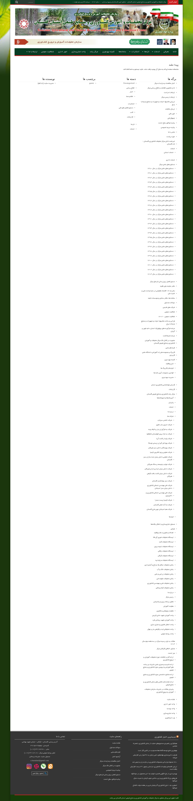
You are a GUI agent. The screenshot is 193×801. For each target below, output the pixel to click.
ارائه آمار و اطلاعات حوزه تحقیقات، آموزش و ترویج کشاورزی (158, 658)
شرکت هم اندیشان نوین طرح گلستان (159, 509)
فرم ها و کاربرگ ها (167, 368)
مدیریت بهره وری (168, 377)
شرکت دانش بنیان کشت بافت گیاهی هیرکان (159, 475)
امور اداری (62, 52)
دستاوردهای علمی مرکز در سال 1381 (160, 173)
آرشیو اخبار (116, 757)
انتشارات (135, 52)
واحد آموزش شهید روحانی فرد (163, 620)
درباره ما (171, 412)
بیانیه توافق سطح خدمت (166, 123)
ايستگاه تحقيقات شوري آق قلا (163, 537)
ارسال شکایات (170, 109)
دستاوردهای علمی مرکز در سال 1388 (160, 205)
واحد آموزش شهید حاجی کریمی (163, 615)
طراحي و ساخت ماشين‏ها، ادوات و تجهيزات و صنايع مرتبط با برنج (158, 322)
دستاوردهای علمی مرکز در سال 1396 (160, 242)
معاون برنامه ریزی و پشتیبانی (163, 602)
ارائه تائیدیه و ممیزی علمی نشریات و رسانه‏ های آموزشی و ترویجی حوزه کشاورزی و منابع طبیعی (158, 667)
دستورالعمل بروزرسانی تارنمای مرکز (107, 775)
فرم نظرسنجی (170, 348)
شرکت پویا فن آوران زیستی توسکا (160, 443)
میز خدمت (171, 653)
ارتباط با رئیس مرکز (168, 97)
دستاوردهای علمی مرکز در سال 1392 (160, 224)
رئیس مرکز (170, 597)
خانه (174, 52)
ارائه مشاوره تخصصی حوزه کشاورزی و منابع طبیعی (158, 676)
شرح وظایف (170, 364)
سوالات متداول (169, 303)
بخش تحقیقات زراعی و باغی (164, 574)
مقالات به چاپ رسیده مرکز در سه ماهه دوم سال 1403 (158, 642)
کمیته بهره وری (169, 360)
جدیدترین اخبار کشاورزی (165, 737)
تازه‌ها (146, 52)
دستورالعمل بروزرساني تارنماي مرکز (162, 282)
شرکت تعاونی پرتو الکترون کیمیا (161, 452)
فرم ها (171, 517)
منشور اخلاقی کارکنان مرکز (166, 649)
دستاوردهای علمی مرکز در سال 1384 (160, 187)
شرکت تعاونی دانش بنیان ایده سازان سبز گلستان (157, 458)
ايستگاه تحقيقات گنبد (166, 542)
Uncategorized (129, 83)
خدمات (157, 52)
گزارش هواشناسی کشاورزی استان (163, 385)
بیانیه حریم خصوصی (168, 127)
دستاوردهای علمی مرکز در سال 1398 (160, 251)
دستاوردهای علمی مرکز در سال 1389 (160, 210)
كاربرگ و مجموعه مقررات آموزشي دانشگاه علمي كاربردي (158, 353)
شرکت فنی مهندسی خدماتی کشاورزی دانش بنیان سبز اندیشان (159, 487)
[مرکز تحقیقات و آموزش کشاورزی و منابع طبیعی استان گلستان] (96, 34)
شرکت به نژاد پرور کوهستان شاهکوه (159, 434)
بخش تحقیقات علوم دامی (165, 579)
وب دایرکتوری (170, 718)
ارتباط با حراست (169, 92)
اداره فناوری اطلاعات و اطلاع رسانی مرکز (161, 88)
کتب (131, 112)
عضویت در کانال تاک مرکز (111, 766)
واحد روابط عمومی (167, 634)
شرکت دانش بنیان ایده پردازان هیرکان (158, 469)
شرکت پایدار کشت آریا (164, 439)
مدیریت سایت (49, 83)
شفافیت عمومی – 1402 (166, 317)
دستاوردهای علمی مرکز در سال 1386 (160, 196)
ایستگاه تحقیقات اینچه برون (164, 547)
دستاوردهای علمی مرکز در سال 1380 (160, 168)
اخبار (131, 92)
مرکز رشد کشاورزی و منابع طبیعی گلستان (161, 394)
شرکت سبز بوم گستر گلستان (162, 481)
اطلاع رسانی (130, 88)
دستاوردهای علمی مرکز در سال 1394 (160, 233)
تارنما (133, 124)
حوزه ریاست (170, 137)
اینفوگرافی (171, 118)
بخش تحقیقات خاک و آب (165, 569)
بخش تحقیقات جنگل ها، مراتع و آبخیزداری (159, 565)
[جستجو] (17, 2)
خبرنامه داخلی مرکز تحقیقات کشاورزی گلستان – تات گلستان (158, 142)
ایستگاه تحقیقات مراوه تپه (164, 560)
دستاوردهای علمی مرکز (167, 164)
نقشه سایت (171, 699)
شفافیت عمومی (47, 52)
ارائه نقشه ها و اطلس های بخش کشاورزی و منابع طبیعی (158, 683)
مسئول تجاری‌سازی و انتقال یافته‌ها (163, 524)
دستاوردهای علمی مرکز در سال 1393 (160, 228)
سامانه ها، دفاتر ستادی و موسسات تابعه (161, 298)
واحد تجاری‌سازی (78, 52)
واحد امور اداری (169, 704)
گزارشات (172, 389)
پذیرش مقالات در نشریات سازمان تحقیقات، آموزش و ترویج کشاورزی (159, 690)
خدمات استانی (169, 152)
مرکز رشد (94, 52)
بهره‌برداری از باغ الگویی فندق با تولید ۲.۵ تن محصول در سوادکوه (154, 774)
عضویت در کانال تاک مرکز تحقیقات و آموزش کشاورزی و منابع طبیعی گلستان (160, 342)
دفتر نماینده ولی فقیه (167, 286)
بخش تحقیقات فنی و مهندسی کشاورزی (160, 583)
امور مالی (172, 114)
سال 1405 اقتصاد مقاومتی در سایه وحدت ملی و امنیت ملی (158, 292)
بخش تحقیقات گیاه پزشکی (165, 588)
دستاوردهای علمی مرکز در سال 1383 (160, 182)
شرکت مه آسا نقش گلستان (163, 505)
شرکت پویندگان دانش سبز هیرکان (160, 448)
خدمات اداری (170, 160)
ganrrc (91, 83)
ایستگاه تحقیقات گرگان (166, 556)
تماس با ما (171, 132)
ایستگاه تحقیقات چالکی (166, 551)
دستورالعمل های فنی (126, 108)
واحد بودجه (171, 709)
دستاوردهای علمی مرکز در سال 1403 (160, 274)
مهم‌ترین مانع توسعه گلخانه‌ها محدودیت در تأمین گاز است (157, 750)
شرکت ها (170, 416)
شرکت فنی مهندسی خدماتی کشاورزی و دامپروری (159, 494)
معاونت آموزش (168, 606)
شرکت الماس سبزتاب (165, 420)
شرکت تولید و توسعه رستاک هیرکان (159, 464)
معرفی (166, 52)
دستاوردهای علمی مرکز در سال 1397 (160, 247)
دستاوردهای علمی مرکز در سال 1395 (160, 237)
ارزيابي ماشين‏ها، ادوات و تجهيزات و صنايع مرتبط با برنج (158, 103)
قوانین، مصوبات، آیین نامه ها (164, 373)
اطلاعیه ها (129, 96)
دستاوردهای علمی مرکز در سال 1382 (160, 178)
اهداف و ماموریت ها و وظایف (164, 533)
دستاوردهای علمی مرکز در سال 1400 (160, 260)
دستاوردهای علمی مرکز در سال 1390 (160, 214)
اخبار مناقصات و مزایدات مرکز (164, 83)
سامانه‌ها (122, 52)
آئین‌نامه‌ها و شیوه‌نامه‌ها (165, 398)
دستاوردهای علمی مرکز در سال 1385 (160, 191)
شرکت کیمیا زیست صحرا (163, 500)
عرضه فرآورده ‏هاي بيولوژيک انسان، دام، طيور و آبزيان (158, 330)
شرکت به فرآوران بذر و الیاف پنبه (160, 429)
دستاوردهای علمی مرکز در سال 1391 (160, 219)
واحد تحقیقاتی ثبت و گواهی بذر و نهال (160, 629)
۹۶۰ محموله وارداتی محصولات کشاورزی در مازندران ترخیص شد (154, 762)
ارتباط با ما (33, 52)
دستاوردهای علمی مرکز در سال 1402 (160, 270)
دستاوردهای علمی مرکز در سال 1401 (160, 265)
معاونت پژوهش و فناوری (165, 611)
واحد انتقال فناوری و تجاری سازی (162, 625)
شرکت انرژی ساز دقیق (164, 425)
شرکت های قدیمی (169, 307)
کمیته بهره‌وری (108, 52)
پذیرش (171, 403)
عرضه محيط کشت (169, 336)
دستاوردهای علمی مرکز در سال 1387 (160, 201)
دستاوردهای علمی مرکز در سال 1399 (160, 256)
